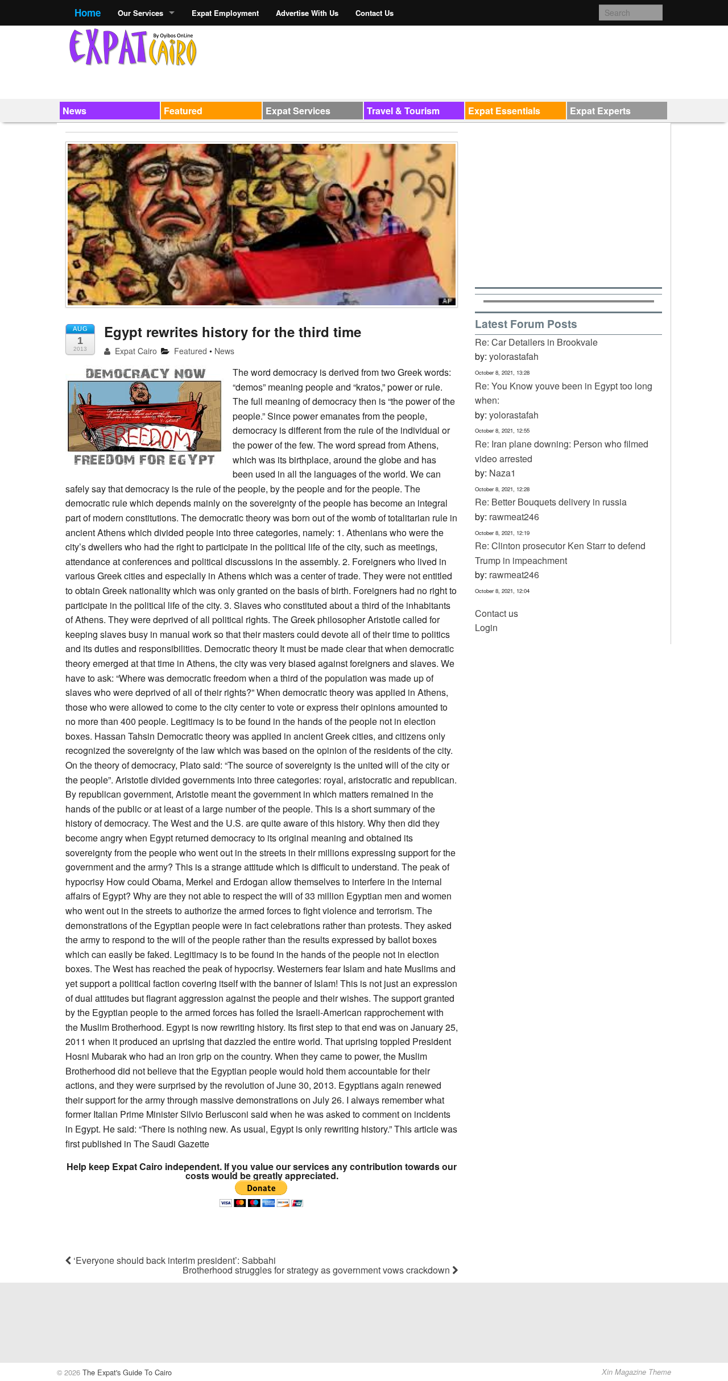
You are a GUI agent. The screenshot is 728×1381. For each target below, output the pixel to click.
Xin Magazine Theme (636, 1372)
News (74, 110)
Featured (183, 110)
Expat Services (298, 110)
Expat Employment (225, 12)
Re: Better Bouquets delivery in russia (551, 501)
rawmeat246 (514, 516)
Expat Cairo (135, 350)
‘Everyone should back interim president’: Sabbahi (173, 1260)
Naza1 (502, 472)
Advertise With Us (307, 12)
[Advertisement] (456, 60)
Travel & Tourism (403, 110)
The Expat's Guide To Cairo (126, 1372)
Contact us (496, 613)
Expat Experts (600, 110)
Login (486, 627)
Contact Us (374, 12)
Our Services (140, 12)
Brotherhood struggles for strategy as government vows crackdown (317, 1269)
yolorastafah (514, 356)
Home (88, 12)
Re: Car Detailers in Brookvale (536, 342)
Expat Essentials (504, 110)
